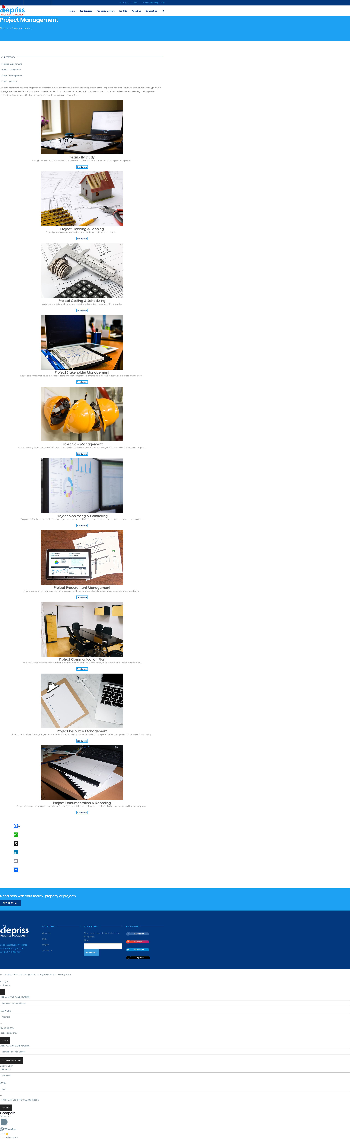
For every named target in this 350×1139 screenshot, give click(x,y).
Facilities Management (11, 63)
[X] (41, 843)
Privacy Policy (64, 974)
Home (72, 11)
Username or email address (14, 997)
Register (6, 985)
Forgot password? (8, 1032)
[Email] (41, 861)
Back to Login (6, 1065)
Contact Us (151, 11)
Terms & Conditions (29, 1100)
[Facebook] (41, 826)
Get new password (11, 1060)
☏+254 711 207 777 (128, 2)
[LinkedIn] (41, 852)
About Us (136, 11)
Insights (123, 11)
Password (5, 1010)
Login (5, 1040)
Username (5, 1069)
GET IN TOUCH (10, 903)
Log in (5, 981)
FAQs (44, 938)
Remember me (7, 1027)
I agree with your (19, 1100)
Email (87, 940)
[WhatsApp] (41, 834)
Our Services (85, 11)
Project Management (11, 69)
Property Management (11, 75)
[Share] (41, 870)
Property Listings (106, 11)
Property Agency (9, 81)
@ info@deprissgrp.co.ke (153, 2)
